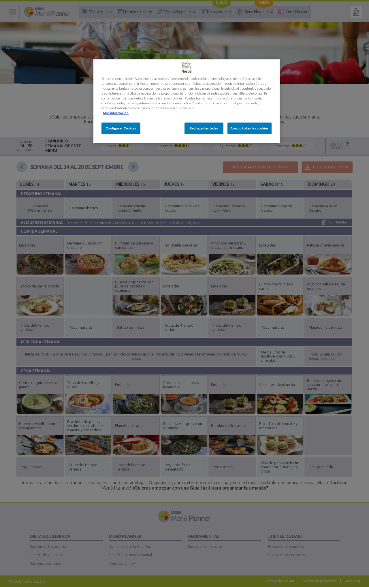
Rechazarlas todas (204, 128)
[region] (186, 101)
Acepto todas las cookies (249, 128)
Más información (116, 113)
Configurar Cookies (121, 128)
